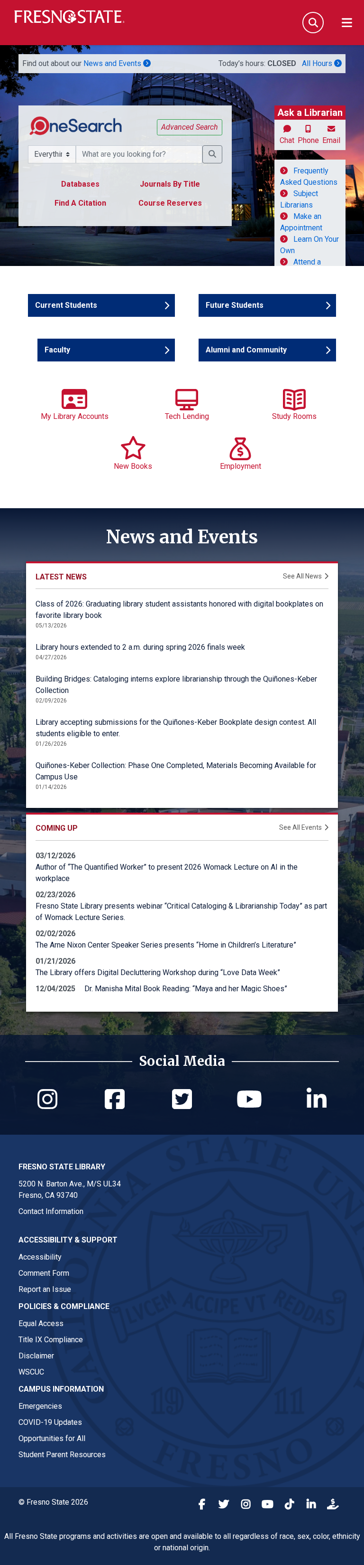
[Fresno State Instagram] (245, 1505)
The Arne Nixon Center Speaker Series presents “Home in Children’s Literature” (166, 944)
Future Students (235, 305)
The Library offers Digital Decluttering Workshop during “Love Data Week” (158, 972)
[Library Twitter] (182, 1099)
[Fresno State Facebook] (201, 1505)
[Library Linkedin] (317, 1099)
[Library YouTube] (249, 1099)
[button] (212, 154)
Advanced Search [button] (189, 127)
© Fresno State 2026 (53, 1502)
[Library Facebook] (115, 1105)
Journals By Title (170, 184)
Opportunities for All (51, 1438)
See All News (302, 576)
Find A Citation (80, 203)
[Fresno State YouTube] (267, 1505)
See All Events (300, 827)
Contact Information (50, 1211)
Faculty (72, 349)
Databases (80, 184)
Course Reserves (170, 203)
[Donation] (332, 1505)
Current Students (66, 305)
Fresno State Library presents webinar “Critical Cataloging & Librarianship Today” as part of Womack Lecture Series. (181, 911)
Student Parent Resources (62, 1454)
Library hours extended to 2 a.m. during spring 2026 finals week (140, 647)
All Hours (318, 63)
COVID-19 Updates (50, 1422)
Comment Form (43, 1273)
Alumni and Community (246, 349)
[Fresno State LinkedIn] (310, 1505)
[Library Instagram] (47, 1105)
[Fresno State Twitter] (223, 1505)
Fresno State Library (61, 1166)
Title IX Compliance (50, 1339)
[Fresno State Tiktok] (289, 1505)
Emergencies (40, 1406)
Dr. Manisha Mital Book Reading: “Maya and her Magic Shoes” (185, 988)
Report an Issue (44, 1289)
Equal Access (41, 1323)
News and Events (113, 63)
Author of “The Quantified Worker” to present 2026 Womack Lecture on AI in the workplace (167, 873)
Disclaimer (36, 1355)
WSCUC (31, 1371)
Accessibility (40, 1256)
